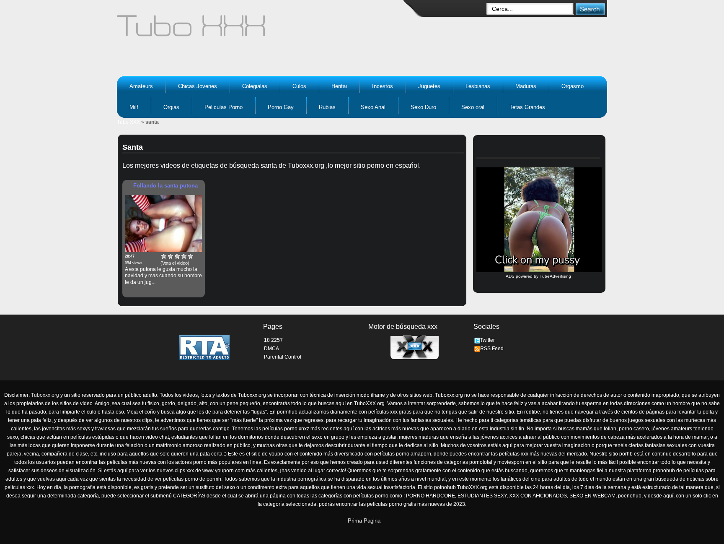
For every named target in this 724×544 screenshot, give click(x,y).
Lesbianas (477, 86)
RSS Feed (492, 348)
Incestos (382, 86)
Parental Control (282, 357)
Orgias (171, 107)
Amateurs (141, 86)
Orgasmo (572, 86)
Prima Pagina (364, 521)
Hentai (339, 86)
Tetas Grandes (527, 107)
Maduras (525, 86)
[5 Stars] (190, 256)
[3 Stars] (177, 256)
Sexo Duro (423, 107)
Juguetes (429, 86)
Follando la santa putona (165, 185)
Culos (299, 86)
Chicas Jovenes (197, 86)
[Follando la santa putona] (163, 223)
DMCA (271, 348)
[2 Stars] (170, 256)
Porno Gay (281, 107)
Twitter (487, 340)
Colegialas (254, 86)
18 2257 (273, 340)
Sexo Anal (373, 107)
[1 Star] (163, 256)
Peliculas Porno (223, 107)
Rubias (327, 107)
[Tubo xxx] (264, 29)
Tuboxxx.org (45, 395)
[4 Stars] (184, 256)
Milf (133, 107)
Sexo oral (472, 107)
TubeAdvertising (555, 276)
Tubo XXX (128, 122)
